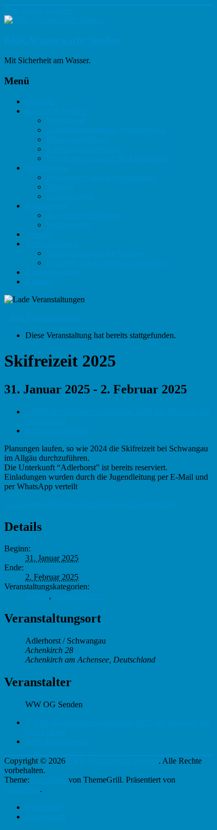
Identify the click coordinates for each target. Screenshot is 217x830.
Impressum (43, 807)
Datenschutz (45, 816)
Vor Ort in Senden (55, 110)
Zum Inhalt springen (38, 10)
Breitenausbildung (76, 139)
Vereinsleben (46, 167)
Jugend (37, 595)
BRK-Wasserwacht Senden (62, 40)
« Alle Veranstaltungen (42, 317)
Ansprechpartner (53, 272)
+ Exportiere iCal (146, 504)
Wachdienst (65, 120)
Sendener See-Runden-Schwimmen (105, 262)
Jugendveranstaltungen (84, 215)
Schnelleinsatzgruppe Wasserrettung (106, 129)
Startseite (40, 101)
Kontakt (38, 281)
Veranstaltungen (51, 243)
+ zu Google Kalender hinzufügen (61, 504)
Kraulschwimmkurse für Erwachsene (108, 158)
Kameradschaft (78, 595)
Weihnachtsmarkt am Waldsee (96, 253)
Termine (39, 234)
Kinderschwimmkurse (83, 148)
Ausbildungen (69, 196)
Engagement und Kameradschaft (100, 177)
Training (60, 186)
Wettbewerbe (68, 224)
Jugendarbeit (46, 205)
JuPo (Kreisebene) (59, 430)
